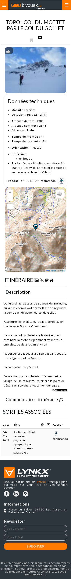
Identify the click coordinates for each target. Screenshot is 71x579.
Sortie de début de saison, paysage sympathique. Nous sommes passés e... (24, 442)
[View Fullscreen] (10, 206)
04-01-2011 (6, 436)
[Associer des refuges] (51, 280)
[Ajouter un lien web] (42, 280)
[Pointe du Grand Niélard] (35, 70)
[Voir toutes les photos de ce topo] (36, 280)
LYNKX (41, 482)
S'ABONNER (35, 546)
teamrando (49, 181)
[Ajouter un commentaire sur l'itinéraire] (61, 399)
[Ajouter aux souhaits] (31, 39)
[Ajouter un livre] (46, 280)
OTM (62, 270)
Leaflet (52, 270)
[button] (35, 227)
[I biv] (8, 51)
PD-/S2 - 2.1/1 (37, 114)
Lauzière (30, 110)
